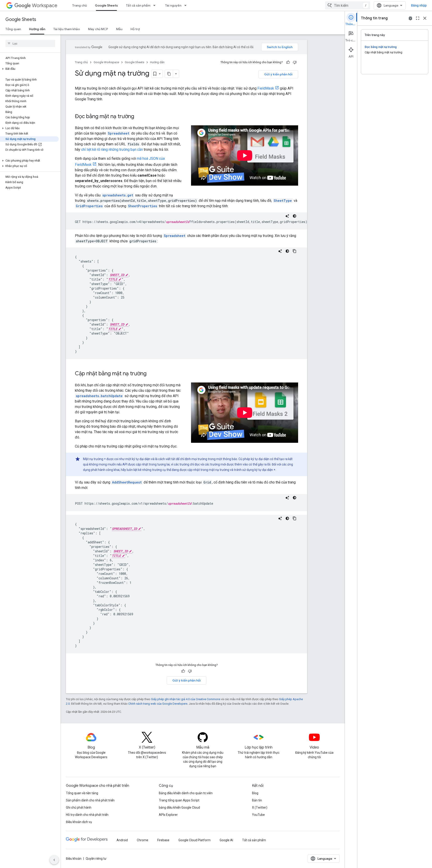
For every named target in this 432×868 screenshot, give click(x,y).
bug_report (410, 18)
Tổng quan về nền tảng (82, 793)
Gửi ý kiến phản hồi (278, 74)
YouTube (258, 814)
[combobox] (347, 5)
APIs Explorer (168, 814)
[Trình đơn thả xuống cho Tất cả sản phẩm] (155, 5)
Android (122, 840)
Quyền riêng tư (96, 858)
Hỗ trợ (135, 29)
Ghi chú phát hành (78, 807)
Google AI (226, 840)
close (425, 18)
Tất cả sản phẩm (138, 5)
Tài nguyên (173, 5)
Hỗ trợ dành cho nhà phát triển (87, 814)
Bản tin (257, 800)
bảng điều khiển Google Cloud (179, 807)
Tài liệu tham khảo (66, 29)
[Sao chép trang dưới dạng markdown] (169, 74)
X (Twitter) (259, 807)
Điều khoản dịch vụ (79, 822)
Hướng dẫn (37, 29)
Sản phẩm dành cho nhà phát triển (90, 800)
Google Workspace (106, 62)
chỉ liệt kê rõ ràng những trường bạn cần (112, 149)
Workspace (44, 5)
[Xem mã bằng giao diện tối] (294, 216)
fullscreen (417, 18)
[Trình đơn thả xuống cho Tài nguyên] (186, 5)
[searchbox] (30, 43)
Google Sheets (106, 5)
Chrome (142, 840)
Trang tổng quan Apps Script (179, 800)
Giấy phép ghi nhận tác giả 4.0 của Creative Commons (185, 699)
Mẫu (119, 29)
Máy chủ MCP (98, 29)
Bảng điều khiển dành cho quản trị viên (186, 793)
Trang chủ (79, 5)
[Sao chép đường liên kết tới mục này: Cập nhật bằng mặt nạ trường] (150, 374)
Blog (255, 793)
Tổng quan (13, 29)
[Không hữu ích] (294, 62)
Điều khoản (73, 858)
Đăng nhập (419, 5)
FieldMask (265, 88)
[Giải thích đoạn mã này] (287, 216)
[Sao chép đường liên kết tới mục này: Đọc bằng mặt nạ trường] (138, 116)
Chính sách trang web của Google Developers (157, 703)
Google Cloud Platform (194, 840)
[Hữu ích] (288, 62)
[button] (29, 69)
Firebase (163, 840)
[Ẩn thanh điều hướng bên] (54, 859)
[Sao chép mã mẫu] (294, 251)
